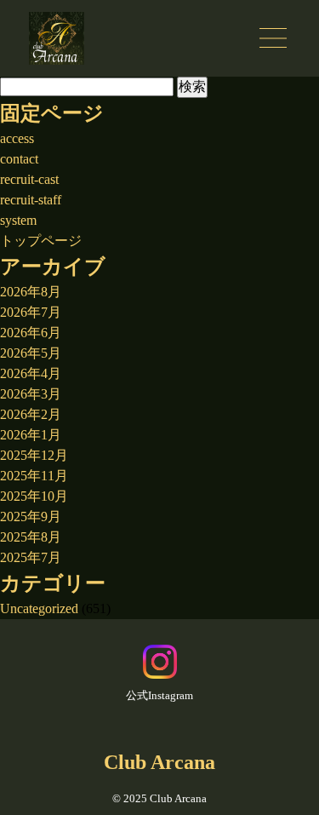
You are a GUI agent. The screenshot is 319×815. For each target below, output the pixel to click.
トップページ (41, 240)
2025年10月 (34, 496)
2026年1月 (30, 435)
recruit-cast (29, 179)
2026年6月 (30, 332)
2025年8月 (30, 537)
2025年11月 (34, 475)
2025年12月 (34, 455)
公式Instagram (159, 695)
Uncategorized (39, 608)
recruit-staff (30, 199)
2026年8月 (30, 291)
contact (19, 159)
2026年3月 (30, 394)
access (17, 138)
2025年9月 (30, 516)
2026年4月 (30, 373)
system (18, 220)
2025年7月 (30, 557)
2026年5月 (30, 353)
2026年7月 (30, 312)
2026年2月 (30, 414)
